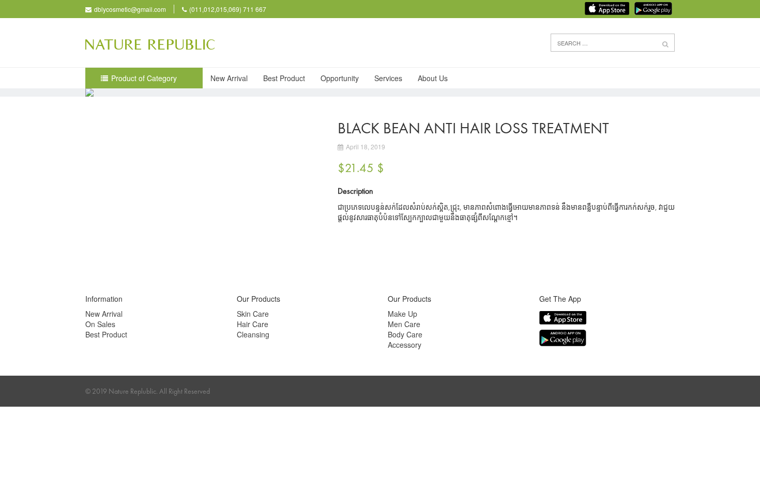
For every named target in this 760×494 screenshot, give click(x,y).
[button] (665, 43)
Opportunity (340, 78)
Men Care (404, 324)
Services (388, 78)
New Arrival (229, 78)
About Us (433, 78)
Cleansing (253, 334)
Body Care (405, 334)
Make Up (402, 313)
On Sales (100, 324)
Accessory (404, 344)
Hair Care (252, 324)
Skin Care (253, 313)
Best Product (284, 78)
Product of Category (144, 78)
